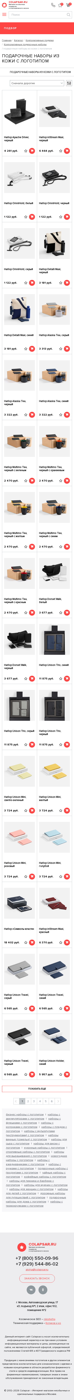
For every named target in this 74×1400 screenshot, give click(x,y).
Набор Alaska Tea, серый (54, 335)
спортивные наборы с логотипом (28, 1151)
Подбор (10, 28)
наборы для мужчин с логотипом (45, 1185)
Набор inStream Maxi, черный (51, 139)
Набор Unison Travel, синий (51, 996)
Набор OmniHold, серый (18, 269)
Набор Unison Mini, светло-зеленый (15, 798)
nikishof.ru (49, 1319)
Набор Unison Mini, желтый (50, 798)
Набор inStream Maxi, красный (51, 930)
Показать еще (37, 1088)
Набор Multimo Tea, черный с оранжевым (51, 469)
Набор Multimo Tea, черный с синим (50, 535)
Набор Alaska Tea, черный (15, 403)
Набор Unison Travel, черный (16, 1062)
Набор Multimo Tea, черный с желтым (15, 535)
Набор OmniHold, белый (18, 203)
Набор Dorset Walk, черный (15, 666)
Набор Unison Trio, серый (19, 731)
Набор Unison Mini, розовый (15, 864)
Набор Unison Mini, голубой (50, 864)
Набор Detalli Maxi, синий (19, 335)
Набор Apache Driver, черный (16, 139)
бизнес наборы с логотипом (25, 1114)
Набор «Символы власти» (19, 929)
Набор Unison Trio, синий (54, 665)
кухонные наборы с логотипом (44, 1147)
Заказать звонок (37, 1278)
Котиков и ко (53, 1323)
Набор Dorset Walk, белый (50, 600)
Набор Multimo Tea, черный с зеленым (15, 469)
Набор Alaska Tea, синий (53, 401)
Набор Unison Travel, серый (16, 996)
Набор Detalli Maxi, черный (50, 271)
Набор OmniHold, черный (54, 203)
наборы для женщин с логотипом (31, 1189)
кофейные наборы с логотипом (45, 1176)
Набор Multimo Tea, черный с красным (15, 600)
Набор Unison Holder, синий (51, 1062)
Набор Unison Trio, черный (50, 732)
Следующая (58, 1101)
